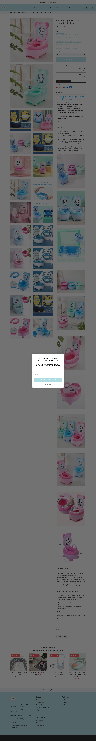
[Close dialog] (62, 355)
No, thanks (48, 385)
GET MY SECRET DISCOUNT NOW (48, 380)
